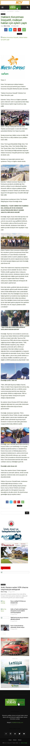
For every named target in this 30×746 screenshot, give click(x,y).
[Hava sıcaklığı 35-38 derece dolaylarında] (5, 603)
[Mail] (15, 733)
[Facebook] (6, 733)
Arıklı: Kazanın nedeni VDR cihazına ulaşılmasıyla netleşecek (14, 588)
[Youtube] (24, 733)
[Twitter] (19, 733)
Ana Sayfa (3, 11)
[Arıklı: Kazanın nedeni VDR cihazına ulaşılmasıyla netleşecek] (15, 578)
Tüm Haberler (10, 11)
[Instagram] (10, 733)
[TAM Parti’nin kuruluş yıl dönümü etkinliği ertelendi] (5, 620)
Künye (10, 740)
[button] (27, 7)
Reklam (14, 740)
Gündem (17, 11)
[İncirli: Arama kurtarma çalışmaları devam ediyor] (5, 628)
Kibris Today (7, 26)
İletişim (19, 740)
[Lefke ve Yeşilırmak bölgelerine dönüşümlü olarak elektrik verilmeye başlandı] (5, 611)
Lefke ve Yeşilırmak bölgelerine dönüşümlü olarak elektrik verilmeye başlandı (19, 610)
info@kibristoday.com (17, 722)
